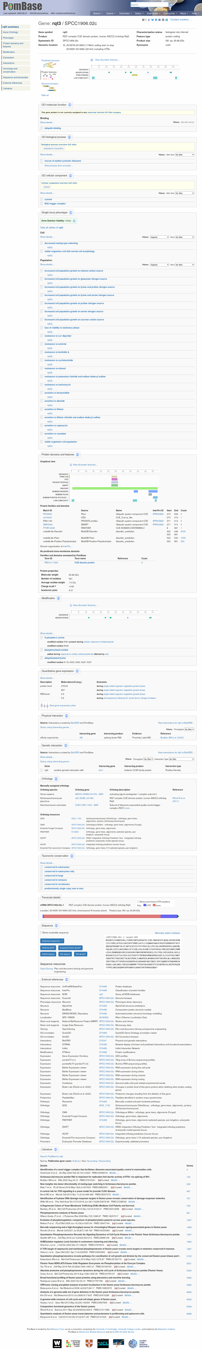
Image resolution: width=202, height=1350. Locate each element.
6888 (189, 1313)
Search (97, 13)
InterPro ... (68, 546)
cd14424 (47, 517)
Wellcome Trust (57, 1329)
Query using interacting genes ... (55, 727)
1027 (189, 1219)
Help (194, 13)
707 (188, 1198)
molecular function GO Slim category (104, 112)
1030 (183, 537)
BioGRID (75, 722)
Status (138, 13)
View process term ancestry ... (59, 165)
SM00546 (47, 524)
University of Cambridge (106, 1329)
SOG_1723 (76, 818)
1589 (189, 1227)
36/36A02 (104, 1017)
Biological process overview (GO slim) (58, 144)
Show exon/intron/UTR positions (155, 901)
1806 (189, 1241)
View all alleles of (51, 227)
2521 (189, 1263)
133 (188, 1176)
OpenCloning (46, 968)
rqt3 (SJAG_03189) (84, 797)
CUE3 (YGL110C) (84, 804)
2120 (189, 1255)
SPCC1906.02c (78, 824)
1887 (189, 1248)
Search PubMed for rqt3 (51, 1156)
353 (182, 541)
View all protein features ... (107, 59)
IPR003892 (158, 513)
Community (169, 13)
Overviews (124, 13)
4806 (189, 1291)
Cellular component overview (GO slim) (59, 182)
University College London (129, 1329)
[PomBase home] (22, 5)
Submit (110, 13)
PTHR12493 (49, 527)
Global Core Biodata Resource (92, 1331)
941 (188, 1212)
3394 (189, 1270)
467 (188, 1191)
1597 (189, 1234)
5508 (189, 1306)
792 (188, 1205)
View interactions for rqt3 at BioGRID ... (176, 722)
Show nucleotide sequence (56, 932)
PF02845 (47, 513)
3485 (189, 1277)
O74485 (74, 831)
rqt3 (101, 994)
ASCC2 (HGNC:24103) (86, 793)
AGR (101, 793)
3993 (189, 1284)
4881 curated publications (63, 13)
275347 (103, 1040)
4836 (189, 1299)
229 (188, 1183)
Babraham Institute (166, 1329)
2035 (183, 531)
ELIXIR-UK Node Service (123, 1331)
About (183, 13)
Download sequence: (51, 940)
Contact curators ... (180, 19)
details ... (114, 1172)
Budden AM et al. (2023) (172, 737)
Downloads (153, 13)
